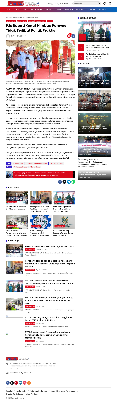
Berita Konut (35, 167)
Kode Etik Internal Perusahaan (63, 391)
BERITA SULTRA (21, 21)
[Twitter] (64, 182)
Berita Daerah (11, 21)
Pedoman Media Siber (39, 391)
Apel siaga (19, 163)
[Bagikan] (73, 36)
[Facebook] (60, 182)
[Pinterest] (16, 383)
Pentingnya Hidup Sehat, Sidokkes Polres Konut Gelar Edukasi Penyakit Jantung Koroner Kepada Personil (40, 209)
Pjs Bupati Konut (57, 163)
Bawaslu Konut (21, 167)
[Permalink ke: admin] (8, 36)
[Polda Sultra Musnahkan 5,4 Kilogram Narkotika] (17, 197)
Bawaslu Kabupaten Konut (37, 163)
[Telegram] (69, 182)
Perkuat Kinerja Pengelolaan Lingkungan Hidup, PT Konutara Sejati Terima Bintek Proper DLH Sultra (16, 233)
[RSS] (29, 383)
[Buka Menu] (109, 3)
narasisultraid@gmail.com (20, 372)
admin (13, 35)
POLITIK (50, 21)
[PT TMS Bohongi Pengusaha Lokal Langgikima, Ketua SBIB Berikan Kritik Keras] (41, 222)
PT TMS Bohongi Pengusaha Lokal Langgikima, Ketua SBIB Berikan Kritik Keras (39, 233)
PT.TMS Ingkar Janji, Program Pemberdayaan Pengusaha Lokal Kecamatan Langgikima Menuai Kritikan (63, 233)
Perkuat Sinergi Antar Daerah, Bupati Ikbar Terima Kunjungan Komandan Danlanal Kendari (62, 209)
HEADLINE (31, 21)
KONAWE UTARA (41, 21)
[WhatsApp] (73, 182)
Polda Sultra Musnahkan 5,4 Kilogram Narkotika (16, 208)
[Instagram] (25, 383)
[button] (98, 3)
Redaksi (9, 391)
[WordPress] (20, 383)
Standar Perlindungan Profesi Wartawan (23, 394)
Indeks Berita (21, 391)
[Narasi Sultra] (23, 3)
